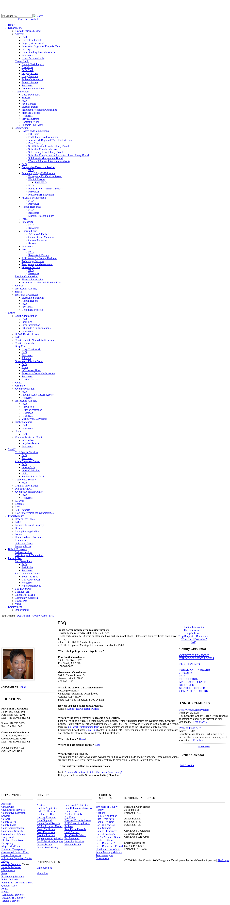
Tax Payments (71, 838)
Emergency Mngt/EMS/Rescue (11, 845)
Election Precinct (46, 835)
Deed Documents (46, 832)
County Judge (8, 824)
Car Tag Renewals (46, 817)
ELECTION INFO (189, 664)
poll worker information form (83, 726)
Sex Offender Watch (75, 835)
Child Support (44, 820)
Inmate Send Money (47, 847)
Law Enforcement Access (78, 808)
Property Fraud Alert (190, 727)
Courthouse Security (12, 831)
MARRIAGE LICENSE (192, 682)
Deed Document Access (108, 843)
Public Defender (10, 879)
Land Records (71, 832)
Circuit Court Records (48, 823)
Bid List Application (47, 808)
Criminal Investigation (13, 834)
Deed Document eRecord (109, 846)
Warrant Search (72, 844)
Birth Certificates (46, 811)
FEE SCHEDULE (189, 678)
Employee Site (44, 867)
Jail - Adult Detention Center (16, 858)
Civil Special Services (13, 809)
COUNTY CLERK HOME (194, 655)
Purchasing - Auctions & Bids (17, 882)
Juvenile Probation (11, 867)
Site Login (223, 860)
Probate (68, 826)
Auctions (41, 805)
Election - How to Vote (108, 849)
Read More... (200, 721)
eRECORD (185, 672)
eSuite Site (42, 873)
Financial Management (13, 849)
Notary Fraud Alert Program (194, 709)
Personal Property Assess (77, 820)
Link (82, 739)
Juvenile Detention (11, 864)
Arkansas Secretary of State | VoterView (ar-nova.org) (93, 772)
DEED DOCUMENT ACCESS (196, 658)
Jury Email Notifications (77, 805)
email (23, 686)
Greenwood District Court (15, 852)
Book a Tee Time (46, 814)
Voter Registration (74, 841)
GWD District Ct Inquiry (50, 841)
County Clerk (8, 821)
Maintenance (8, 870)
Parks (4, 873)
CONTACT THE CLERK (193, 691)
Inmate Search (44, 844)
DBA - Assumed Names (49, 826)
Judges (5, 861)
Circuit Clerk (8, 806)
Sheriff (5, 891)
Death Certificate (46, 829)
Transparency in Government (104, 857)
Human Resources (11, 855)
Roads (4, 888)
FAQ (182, 675)
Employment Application (50, 838)
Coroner (5, 818)
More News (204, 746)
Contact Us (35, 19)
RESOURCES (187, 685)
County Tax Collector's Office (83, 708)
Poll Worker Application (77, 823)
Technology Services (12, 894)
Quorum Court (9, 885)
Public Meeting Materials (109, 852)
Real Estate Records (75, 829)
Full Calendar (187, 765)
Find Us (22, 19)
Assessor (6, 803)
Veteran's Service (10, 900)
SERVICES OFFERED (192, 688)
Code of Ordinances (106, 831)
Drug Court (7, 837)
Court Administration (12, 828)
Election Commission (12, 840)
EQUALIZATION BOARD (194, 669)
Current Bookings (105, 834)
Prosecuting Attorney (12, 876)
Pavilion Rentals (73, 814)
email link (91, 730)
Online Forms (71, 811)
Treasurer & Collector (12, 897)
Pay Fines (69, 817)
